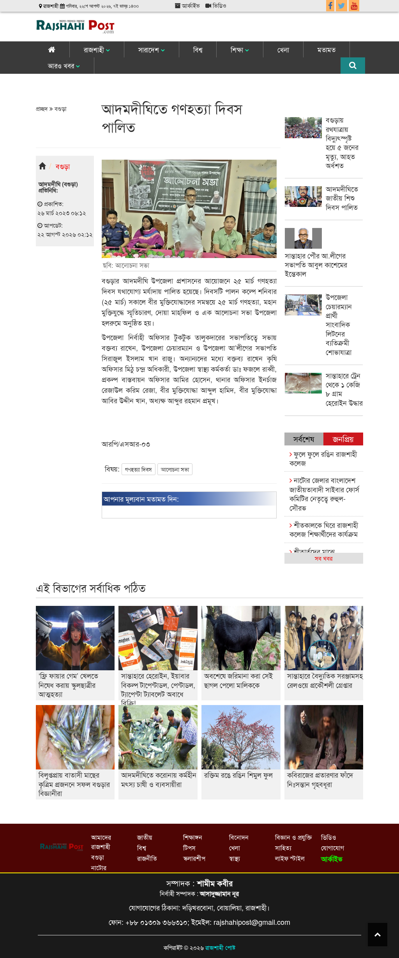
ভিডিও (218, 5)
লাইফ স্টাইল (290, 858)
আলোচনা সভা (175, 469)
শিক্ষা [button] (238, 49)
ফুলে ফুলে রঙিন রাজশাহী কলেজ (323, 458)
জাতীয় (144, 837)
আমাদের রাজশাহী (101, 842)
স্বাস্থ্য (234, 858)
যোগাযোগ (332, 847)
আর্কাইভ (190, 5)
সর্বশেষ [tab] (303, 438)
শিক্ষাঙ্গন (192, 837)
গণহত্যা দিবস (138, 469)
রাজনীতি (147, 858)
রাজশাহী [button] (95, 49)
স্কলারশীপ (194, 858)
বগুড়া (60, 108)
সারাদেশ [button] (149, 49)
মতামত (326, 49)
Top (377, 934)
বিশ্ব (197, 49)
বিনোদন (239, 837)
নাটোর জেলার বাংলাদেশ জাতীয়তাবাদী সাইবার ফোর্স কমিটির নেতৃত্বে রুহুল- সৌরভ (324, 493)
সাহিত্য (283, 847)
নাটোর (98, 867)
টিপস (189, 847)
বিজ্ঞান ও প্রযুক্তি (293, 837)
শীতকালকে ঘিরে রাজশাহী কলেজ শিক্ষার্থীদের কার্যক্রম (324, 529)
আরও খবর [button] (62, 65)
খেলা (283, 49)
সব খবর (323, 558)
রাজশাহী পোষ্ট (220, 947)
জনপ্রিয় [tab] (343, 438)
